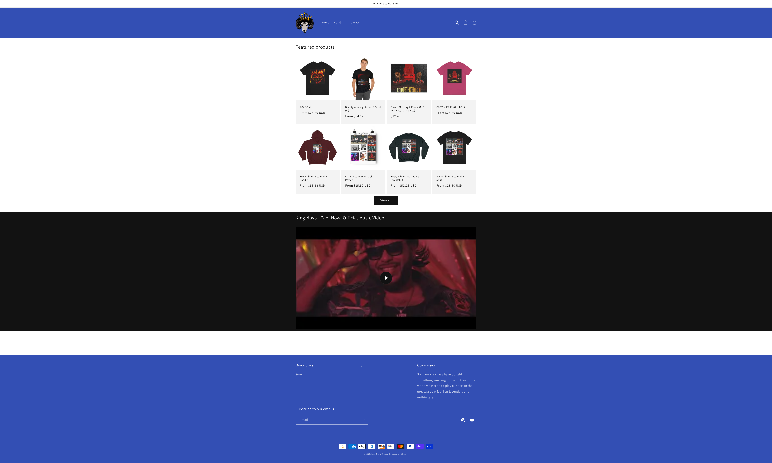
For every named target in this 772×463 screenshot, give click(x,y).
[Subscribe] (363, 420)
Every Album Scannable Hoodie (314, 178)
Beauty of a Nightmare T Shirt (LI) (363, 109)
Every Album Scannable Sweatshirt (405, 178)
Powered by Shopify (399, 454)
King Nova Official (380, 454)
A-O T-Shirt (306, 107)
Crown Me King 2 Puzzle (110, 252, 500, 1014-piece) (408, 109)
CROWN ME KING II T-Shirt (451, 107)
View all (386, 200)
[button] (456, 22)
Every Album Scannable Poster (359, 178)
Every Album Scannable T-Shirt (451, 178)
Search (300, 374)
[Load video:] (386, 278)
